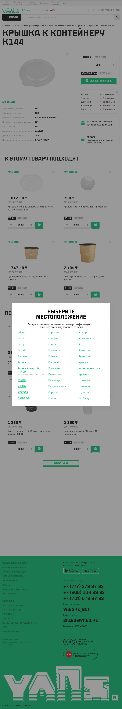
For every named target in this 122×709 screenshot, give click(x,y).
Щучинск (84, 392)
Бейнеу (22, 385)
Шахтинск (84, 380)
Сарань (52, 392)
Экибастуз (85, 398)
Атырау (22, 379)
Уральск (83, 362)
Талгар (83, 332)
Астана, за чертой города (28, 370)
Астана (22, 362)
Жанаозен (24, 397)
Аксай (21, 338)
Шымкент (84, 386)
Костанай (53, 362)
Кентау (52, 344)
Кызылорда (55, 374)
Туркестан (85, 356)
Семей (52, 398)
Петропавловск (57, 386)
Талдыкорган (86, 338)
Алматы (22, 356)
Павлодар (54, 380)
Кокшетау (54, 350)
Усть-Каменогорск (89, 368)
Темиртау (84, 350)
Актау (21, 344)
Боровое (23, 391)
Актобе (22, 350)
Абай (21, 332)
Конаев (52, 356)
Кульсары (54, 368)
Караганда (54, 332)
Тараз (82, 344)
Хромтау (84, 374)
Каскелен (53, 338)
